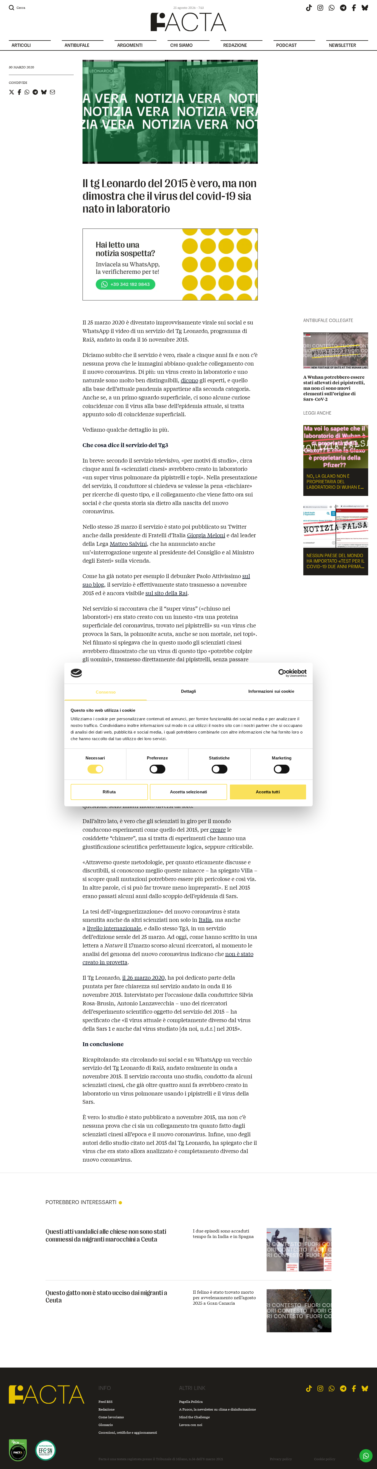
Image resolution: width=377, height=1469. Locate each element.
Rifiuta (109, 791)
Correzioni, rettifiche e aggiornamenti (128, 1432)
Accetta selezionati (188, 791)
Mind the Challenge (194, 1417)
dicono (189, 380)
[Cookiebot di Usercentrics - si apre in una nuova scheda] (282, 673)
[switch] (157, 769)
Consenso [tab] (106, 692)
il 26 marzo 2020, (144, 977)
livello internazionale (114, 928)
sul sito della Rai (166, 593)
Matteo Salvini (128, 543)
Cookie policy (324, 1459)
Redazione (107, 1409)
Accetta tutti (268, 791)
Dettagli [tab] (188, 691)
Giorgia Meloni (206, 535)
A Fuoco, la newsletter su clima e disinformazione (217, 1409)
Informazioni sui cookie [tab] (271, 691)
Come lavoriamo (111, 1417)
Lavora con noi (190, 1424)
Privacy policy (281, 1459)
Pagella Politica (191, 1401)
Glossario (106, 1424)
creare (218, 829)
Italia (205, 919)
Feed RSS (106, 1401)
